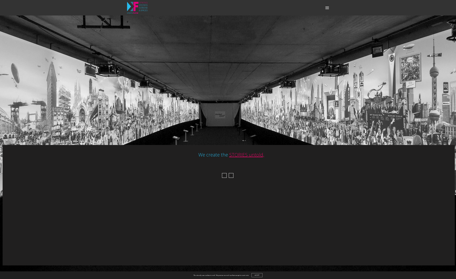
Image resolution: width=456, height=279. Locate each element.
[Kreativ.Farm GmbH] (138, 8)
